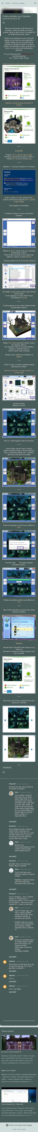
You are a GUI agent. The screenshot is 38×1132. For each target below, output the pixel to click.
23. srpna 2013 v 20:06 (25, 869)
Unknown (12, 961)
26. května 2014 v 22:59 (22, 894)
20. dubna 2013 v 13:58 (22, 784)
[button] (3, 23)
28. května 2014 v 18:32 (25, 937)
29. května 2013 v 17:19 (24, 842)
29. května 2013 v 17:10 (22, 826)
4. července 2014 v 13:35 (22, 961)
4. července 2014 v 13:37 (22, 986)
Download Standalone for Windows (23, 167)
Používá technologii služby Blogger (20, 1125)
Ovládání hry (7, 767)
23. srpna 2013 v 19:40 (22, 861)
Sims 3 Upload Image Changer (19, 58)
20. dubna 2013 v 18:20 (25, 792)
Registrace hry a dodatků (8, 1070)
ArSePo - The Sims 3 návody (14, 3)
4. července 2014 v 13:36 (22, 975)
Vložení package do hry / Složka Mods (12, 1104)
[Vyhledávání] (35, 3)
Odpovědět (12, 822)
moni (16, 792)
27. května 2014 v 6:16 (24, 908)
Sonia (16, 842)
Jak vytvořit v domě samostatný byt (11, 1052)
